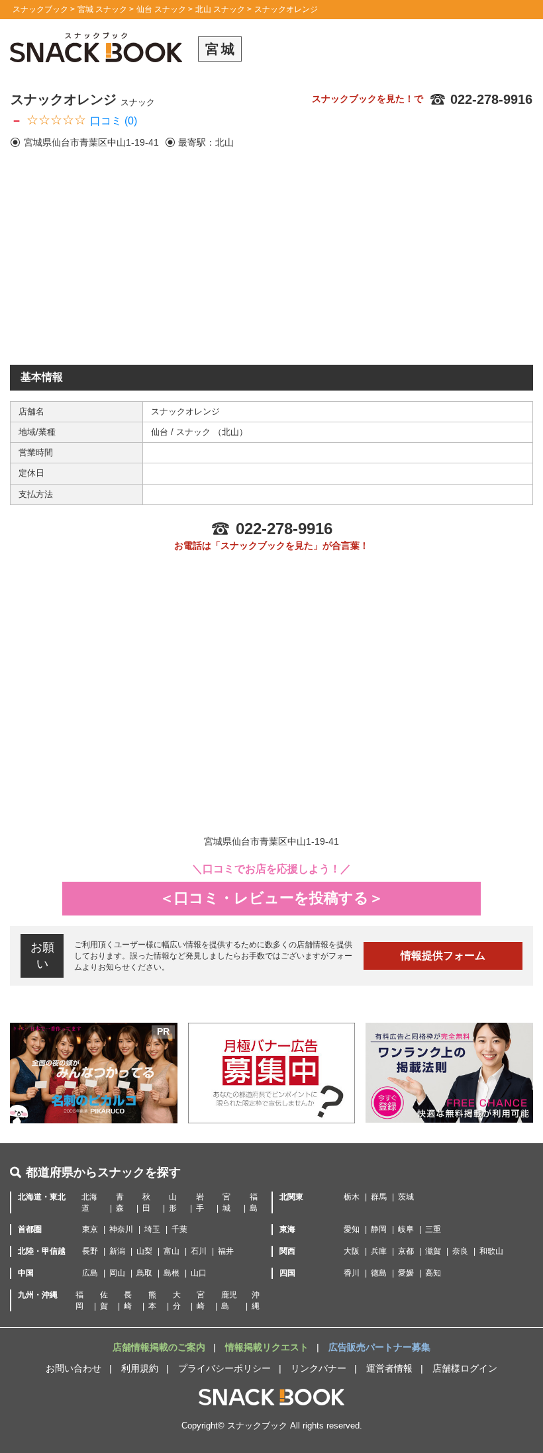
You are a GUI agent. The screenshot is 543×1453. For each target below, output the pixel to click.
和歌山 (491, 1251)
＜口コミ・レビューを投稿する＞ (271, 898)
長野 (90, 1251)
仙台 (161, 432)
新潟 (117, 1251)
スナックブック (40, 9)
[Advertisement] (271, 265)
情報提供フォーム (443, 955)
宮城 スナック (102, 9)
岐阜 (406, 1229)
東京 (90, 1229)
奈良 (460, 1251)
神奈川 (121, 1229)
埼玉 (152, 1229)
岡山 (117, 1273)
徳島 (379, 1273)
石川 (199, 1251)
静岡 (379, 1229)
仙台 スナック (161, 9)
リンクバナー (318, 1368)
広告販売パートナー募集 (379, 1347)
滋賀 (433, 1251)
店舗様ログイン (464, 1368)
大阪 (352, 1251)
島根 (171, 1273)
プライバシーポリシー (224, 1368)
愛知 (352, 1229)
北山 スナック (220, 9)
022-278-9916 (491, 99)
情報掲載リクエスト (268, 1347)
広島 (90, 1273)
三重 (433, 1229)
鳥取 (144, 1273)
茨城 (406, 1196)
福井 (226, 1251)
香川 (352, 1273)
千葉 (179, 1229)
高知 (433, 1273)
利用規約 (139, 1368)
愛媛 (406, 1273)
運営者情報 (389, 1368)
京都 (406, 1251)
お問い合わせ (73, 1368)
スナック (194, 432)
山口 (199, 1273)
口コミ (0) (113, 120)
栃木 (352, 1196)
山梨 (144, 1251)
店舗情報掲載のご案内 (160, 1347)
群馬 (379, 1196)
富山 (171, 1251)
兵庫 (379, 1251)
